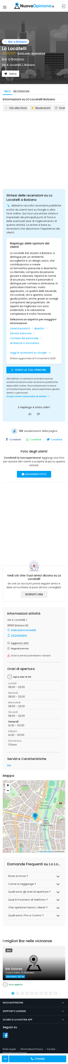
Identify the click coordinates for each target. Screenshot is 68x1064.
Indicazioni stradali (23, 630)
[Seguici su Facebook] (5, 1035)
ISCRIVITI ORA (34, 594)
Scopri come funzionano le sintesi (26, 396)
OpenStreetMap (46, 851)
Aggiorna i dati (19, 643)
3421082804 (19, 636)
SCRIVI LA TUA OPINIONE (30, 370)
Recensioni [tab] (21, 91)
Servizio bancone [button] (21, 333)
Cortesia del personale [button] (24, 338)
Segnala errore (20, 648)
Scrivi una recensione (31, 53)
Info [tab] (7, 91)
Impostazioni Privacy (15, 1052)
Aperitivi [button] (39, 328)
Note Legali (9, 1049)
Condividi (15, 439)
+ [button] (8, 785)
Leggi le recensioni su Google (28, 352)
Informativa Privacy (31, 1049)
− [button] (8, 790)
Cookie (51, 1049)
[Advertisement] (34, 147)
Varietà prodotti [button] (20, 328)
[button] (13, 993)
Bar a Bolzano (17, 42)
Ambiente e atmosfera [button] (24, 343)
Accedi (63, 6)
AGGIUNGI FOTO (35, 474)
